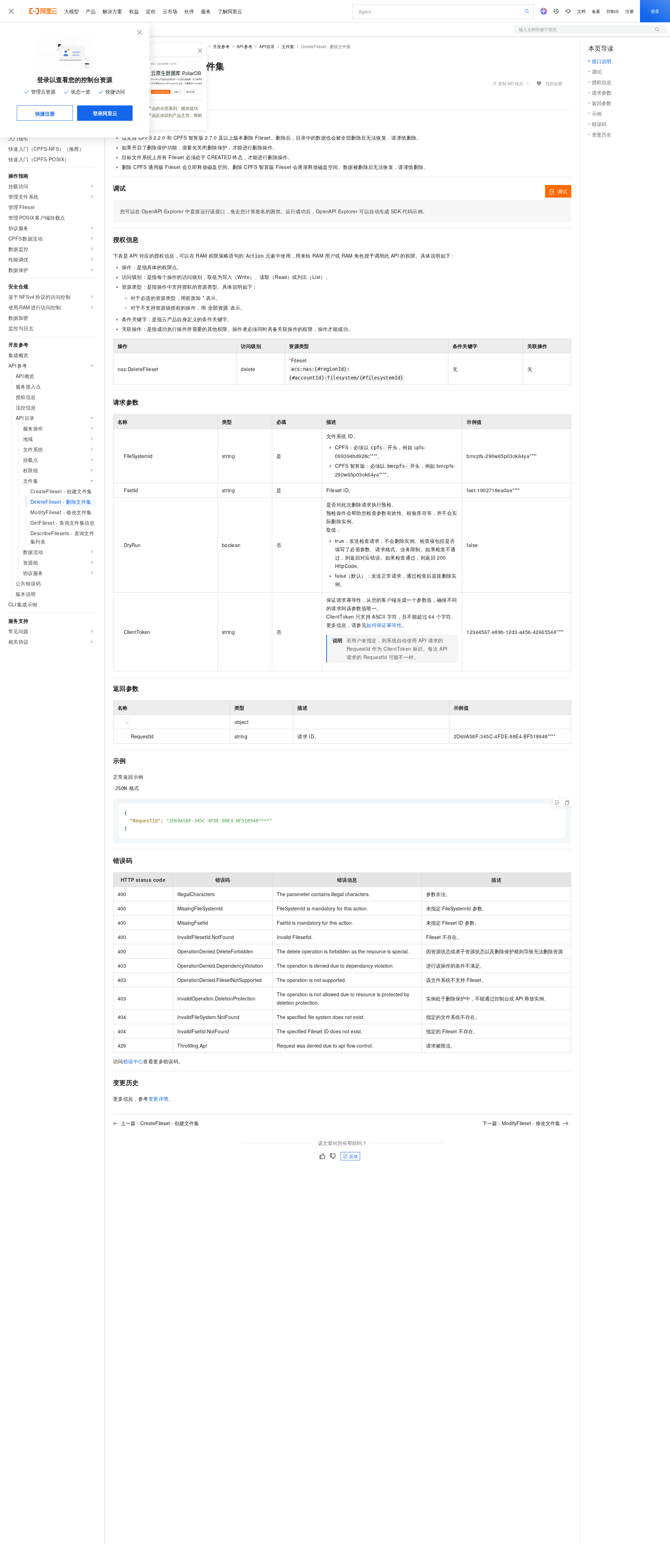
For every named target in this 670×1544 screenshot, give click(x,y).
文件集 (288, 46)
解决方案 (112, 11)
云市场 (170, 11)
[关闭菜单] (11, 11)
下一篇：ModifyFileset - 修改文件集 (521, 1123)
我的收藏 (553, 83)
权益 (134, 11)
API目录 (267, 46)
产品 (91, 11)
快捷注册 (45, 113)
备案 (596, 11)
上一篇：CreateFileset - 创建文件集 (160, 1123)
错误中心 (133, 1061)
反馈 (353, 1156)
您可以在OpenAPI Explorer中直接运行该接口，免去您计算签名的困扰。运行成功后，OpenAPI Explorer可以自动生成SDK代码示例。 (273, 211)
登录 (655, 11)
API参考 (244, 46)
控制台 (612, 11)
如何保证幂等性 (384, 624)
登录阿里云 (105, 113)
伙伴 (189, 11)
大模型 (71, 11)
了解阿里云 (230, 11)
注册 (629, 11)
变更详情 (158, 1098)
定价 (151, 11)
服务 (206, 11)
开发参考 (221, 46)
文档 (581, 11)
